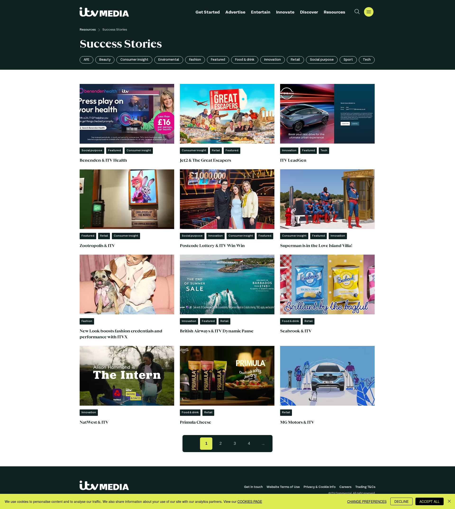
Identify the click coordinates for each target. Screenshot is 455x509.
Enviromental (168, 59)
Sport (348, 59)
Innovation (272, 59)
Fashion (195, 59)
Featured (218, 59)
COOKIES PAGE (249, 501)
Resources (88, 29)
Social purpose (322, 59)
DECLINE (401, 501)
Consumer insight (134, 59)
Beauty (104, 59)
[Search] (357, 12)
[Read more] (127, 124)
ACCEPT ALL (429, 501)
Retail (295, 59)
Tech (367, 59)
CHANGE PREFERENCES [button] (367, 501)
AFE (86, 59)
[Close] (449, 501)
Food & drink (244, 59)
